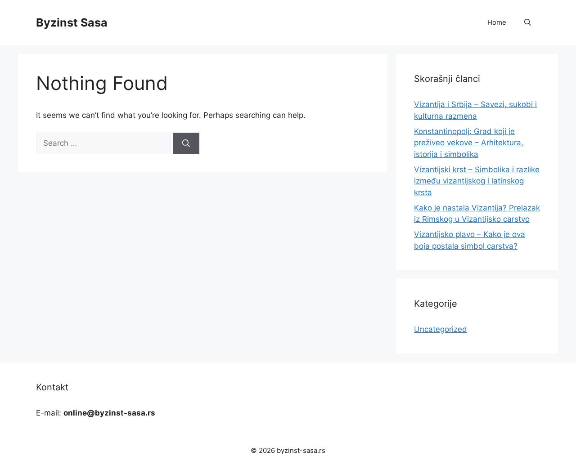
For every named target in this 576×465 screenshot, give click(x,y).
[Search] (186, 143)
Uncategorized (440, 329)
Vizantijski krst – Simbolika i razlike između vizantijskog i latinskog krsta (477, 181)
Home (496, 22)
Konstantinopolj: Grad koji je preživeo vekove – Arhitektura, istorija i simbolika (468, 143)
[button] (527, 22)
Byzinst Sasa (72, 22)
